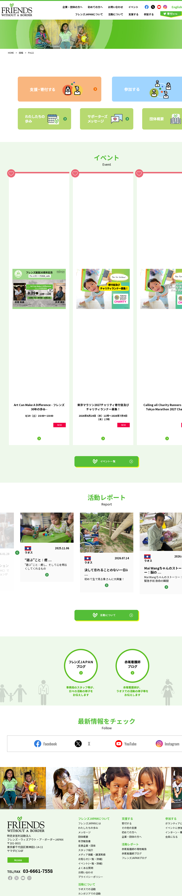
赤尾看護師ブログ (132, 853)
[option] (106, 552)
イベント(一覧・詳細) (90, 863)
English (177, 7)
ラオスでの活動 (87, 889)
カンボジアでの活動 (89, 893)
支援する (133, 14)
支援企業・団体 (87, 845)
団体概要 (83, 836)
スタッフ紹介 (85, 850)
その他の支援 (129, 828)
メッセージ (84, 832)
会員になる (171, 836)
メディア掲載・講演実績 (91, 854)
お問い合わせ (115, 7)
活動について (115, 14)
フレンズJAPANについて (89, 14)
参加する (149, 14)
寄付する (127, 823)
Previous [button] (17, 553)
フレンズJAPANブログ (134, 858)
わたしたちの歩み (88, 828)
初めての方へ (95, 7)
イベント (133, 7)
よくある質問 (85, 868)
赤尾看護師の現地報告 (134, 849)
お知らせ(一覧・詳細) (90, 859)
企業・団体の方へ (72, 7)
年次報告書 (84, 841)
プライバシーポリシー (90, 877)
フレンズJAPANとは (89, 823)
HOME (11, 52)
